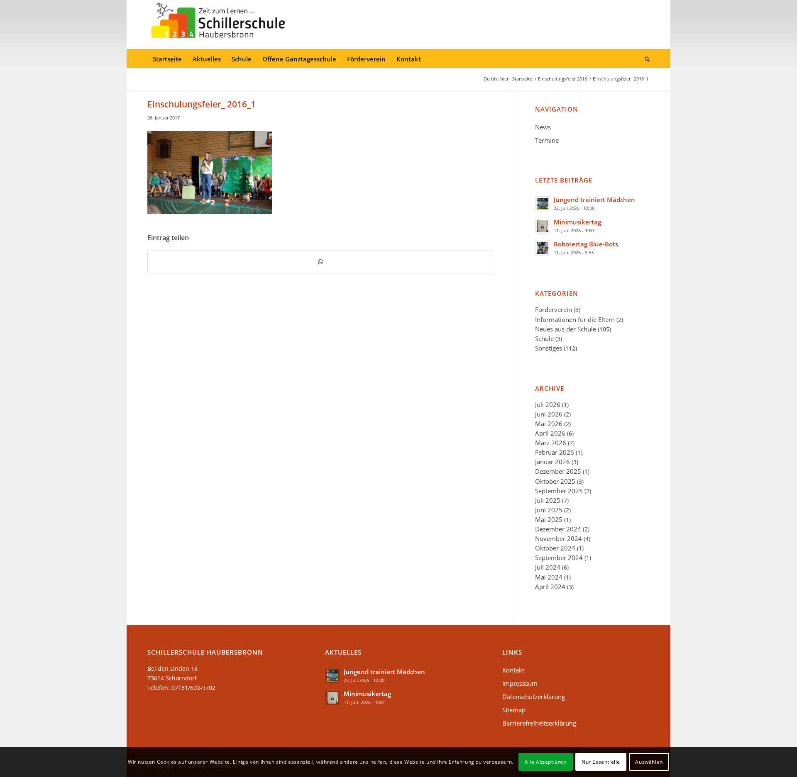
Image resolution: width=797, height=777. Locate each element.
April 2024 (550, 586)
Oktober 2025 (555, 481)
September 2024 (559, 557)
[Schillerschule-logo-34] (217, 24)
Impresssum (520, 683)
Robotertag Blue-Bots (586, 244)
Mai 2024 (548, 577)
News (543, 127)
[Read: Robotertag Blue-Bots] (542, 248)
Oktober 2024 (555, 548)
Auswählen (649, 761)
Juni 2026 (548, 414)
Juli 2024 (547, 567)
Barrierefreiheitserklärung (539, 723)
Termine (547, 140)
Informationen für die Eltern (575, 319)
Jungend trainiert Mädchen (594, 199)
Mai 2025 (548, 519)
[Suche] (644, 59)
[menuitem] (167, 59)
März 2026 (550, 442)
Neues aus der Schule (565, 329)
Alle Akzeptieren (546, 761)
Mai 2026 (548, 423)
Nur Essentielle (601, 761)
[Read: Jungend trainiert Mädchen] (542, 203)
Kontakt (513, 670)
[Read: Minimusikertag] (542, 226)
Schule (544, 338)
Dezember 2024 (558, 529)
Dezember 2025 (558, 471)
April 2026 (550, 433)
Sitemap (514, 710)
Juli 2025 (547, 500)
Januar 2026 (552, 462)
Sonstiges (548, 348)
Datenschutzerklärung (533, 696)
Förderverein (553, 309)
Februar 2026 (554, 452)
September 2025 (559, 491)
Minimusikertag (577, 222)
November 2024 (558, 538)
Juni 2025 (548, 510)
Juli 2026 (547, 404)
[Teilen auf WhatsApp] (320, 262)
